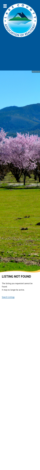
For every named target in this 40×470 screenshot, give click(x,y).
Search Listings (8, 297)
